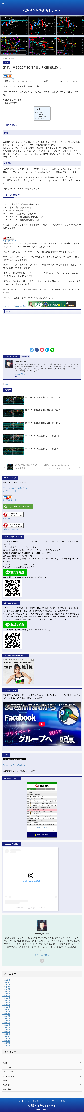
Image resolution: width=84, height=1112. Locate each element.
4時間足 (44, 116)
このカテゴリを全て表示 (42, 827)
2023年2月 (6, 1034)
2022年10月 (6, 1043)
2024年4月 (6, 1003)
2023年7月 (6, 1023)
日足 (43, 114)
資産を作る (7, 1085)
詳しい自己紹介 (20, 374)
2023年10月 (6, 1016)
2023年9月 (6, 1018)
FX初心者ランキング (9, 241)
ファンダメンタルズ (10, 1076)
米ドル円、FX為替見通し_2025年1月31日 (42, 397)
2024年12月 (6, 985)
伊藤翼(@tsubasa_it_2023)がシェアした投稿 (30, 908)
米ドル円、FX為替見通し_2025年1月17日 (42, 436)
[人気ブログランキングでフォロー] (18, 507)
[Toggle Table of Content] (46, 109)
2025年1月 (6, 982)
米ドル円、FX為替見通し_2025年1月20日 (42, 423)
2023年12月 (6, 1012)
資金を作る (7, 1089)
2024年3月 (6, 1005)
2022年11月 (6, 1041)
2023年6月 (6, 1025)
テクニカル (7, 1067)
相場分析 (7, 384)
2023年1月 (6, 1036)
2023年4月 (6, 1029)
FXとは (5, 1058)
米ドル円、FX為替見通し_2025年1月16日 (42, 449)
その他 (5, 1063)
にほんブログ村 (9, 79)
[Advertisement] (42, 329)
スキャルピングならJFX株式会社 (15, 306)
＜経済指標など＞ (42, 118)
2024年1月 (6, 1009)
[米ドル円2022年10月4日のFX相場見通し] (47, 350)
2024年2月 (6, 1007)
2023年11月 (6, 1014)
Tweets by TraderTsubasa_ (14, 765)
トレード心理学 (8, 1072)
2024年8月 (6, 994)
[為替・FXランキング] (13, 515)
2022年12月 (6, 1038)
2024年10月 (6, 989)
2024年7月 (6, 996)
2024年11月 (6, 987)
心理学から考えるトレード (42, 10)
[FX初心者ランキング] (8, 239)
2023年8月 (6, 1020)
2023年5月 (6, 1027)
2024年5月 (6, 1000)
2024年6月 (6, 998)
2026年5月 (6, 980)
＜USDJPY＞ (40, 112)
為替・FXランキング (10, 518)
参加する (55, 830)
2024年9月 (6, 991)
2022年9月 (6, 1045)
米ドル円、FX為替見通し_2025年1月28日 (42, 410)
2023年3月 (6, 1032)
